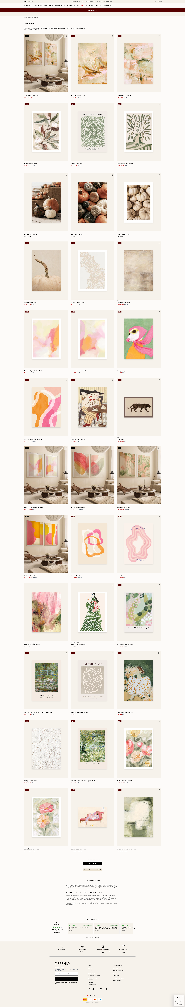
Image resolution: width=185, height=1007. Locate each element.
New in (45, 5)
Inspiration (99, 5)
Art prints (36, 17)
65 (98, 870)
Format (94, 14)
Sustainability (91, 973)
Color (84, 14)
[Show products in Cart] (160, 5)
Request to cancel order (119, 978)
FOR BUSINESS (107, 5)
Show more (92, 863)
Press (89, 965)
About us (90, 963)
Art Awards (90, 982)
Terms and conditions (118, 970)
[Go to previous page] (84, 870)
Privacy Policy (64, 982)
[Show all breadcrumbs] (25, 17)
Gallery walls (90, 5)
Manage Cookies (117, 980)
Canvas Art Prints (60, 5)
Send (66, 979)
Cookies (115, 973)
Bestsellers (38, 5)
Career (90, 970)
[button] (179, 1000)
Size (104, 14)
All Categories (72, 14)
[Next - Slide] (134, 928)
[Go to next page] (100, 870)
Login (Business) (92, 984)
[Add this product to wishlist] (66, 36)
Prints (51, 5)
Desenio (97, 1003)
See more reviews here (92, 937)
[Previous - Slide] (66, 928)
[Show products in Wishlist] (157, 5)
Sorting (114, 14)
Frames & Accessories (73, 5)
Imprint (90, 968)
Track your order (117, 968)
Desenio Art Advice (117, 963)
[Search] (154, 5)
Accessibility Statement (94, 975)
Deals (82, 5)
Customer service (117, 965)
